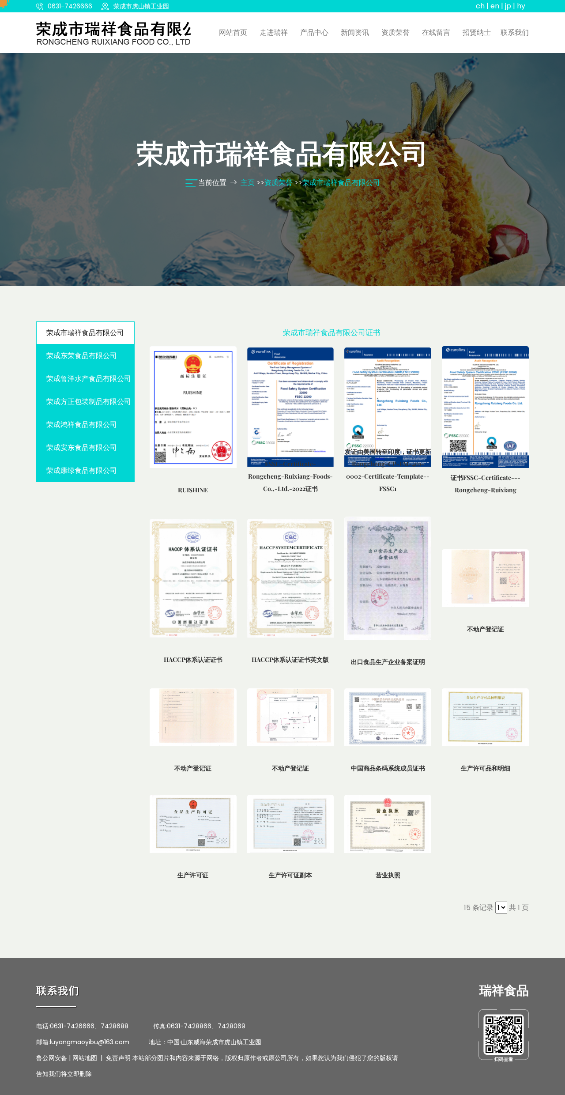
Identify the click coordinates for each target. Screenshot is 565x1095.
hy (521, 6)
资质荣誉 (395, 32)
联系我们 (515, 32)
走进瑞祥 (274, 32)
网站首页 (233, 32)
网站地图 (84, 1057)
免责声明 (118, 1057)
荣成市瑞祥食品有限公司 (341, 182)
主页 (248, 182)
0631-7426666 (70, 6)
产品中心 (314, 32)
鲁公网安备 (51, 1057)
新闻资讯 (355, 32)
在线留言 (436, 32)
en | (496, 6)
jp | (510, 6)
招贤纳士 (477, 32)
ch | (482, 6)
